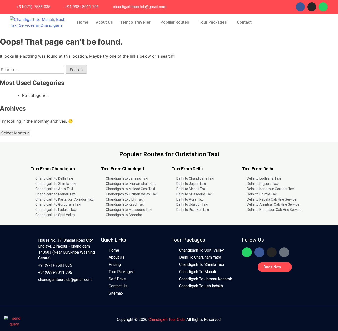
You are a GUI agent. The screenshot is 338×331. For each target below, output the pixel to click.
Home (82, 22)
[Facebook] (300, 6)
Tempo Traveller (135, 22)
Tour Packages (213, 22)
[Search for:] (33, 69)
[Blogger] (284, 252)
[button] (137, 22)
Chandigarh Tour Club (166, 319)
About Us (104, 22)
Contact (244, 22)
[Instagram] (311, 6)
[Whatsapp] (323, 6)
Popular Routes (175, 22)
